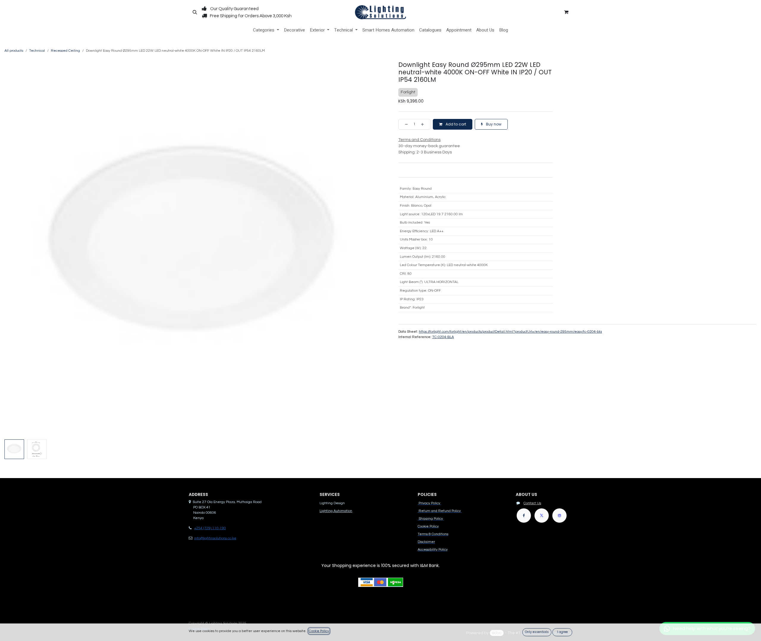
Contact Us (532, 503)
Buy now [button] (493, 124)
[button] (195, 12)
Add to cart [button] (455, 124)
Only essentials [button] (537, 632)
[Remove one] (405, 124)
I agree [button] (562, 632)
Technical (37, 51)
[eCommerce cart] (566, 12)
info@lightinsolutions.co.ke (215, 538)
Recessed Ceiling (65, 51)
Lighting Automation (336, 511)
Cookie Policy (319, 631)
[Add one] (424, 124)
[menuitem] (266, 30)
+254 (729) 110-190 (210, 528)
